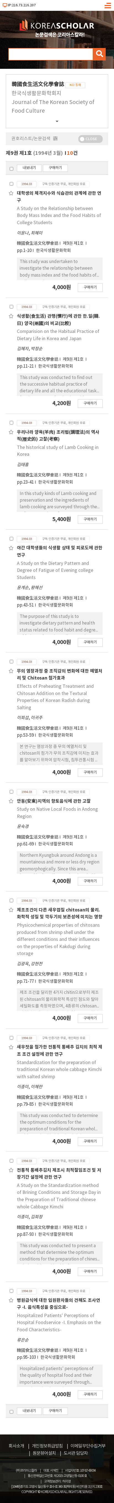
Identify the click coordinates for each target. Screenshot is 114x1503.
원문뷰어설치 (44, 1453)
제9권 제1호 (73, 243)
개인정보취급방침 (47, 1446)
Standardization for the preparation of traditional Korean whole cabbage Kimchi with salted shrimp (59, 1069)
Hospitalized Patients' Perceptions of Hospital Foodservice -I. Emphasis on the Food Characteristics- (59, 1322)
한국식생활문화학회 (53, 250)
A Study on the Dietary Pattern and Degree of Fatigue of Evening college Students (55, 570)
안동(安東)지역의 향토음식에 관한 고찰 (54, 801)
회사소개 (16, 1446)
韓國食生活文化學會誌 (37, 243)
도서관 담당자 (76, 1453)
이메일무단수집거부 (88, 1446)
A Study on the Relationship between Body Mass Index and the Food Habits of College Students (59, 215)
